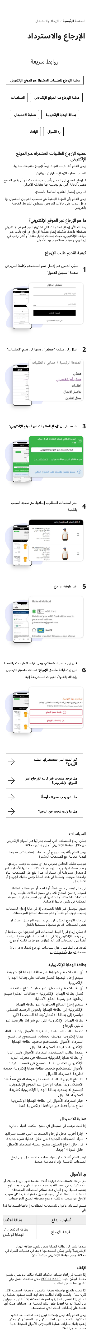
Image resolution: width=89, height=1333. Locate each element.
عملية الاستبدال (25, 115)
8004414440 (51, 1279)
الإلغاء (34, 131)
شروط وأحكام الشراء (63, 952)
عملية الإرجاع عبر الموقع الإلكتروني (57, 97)
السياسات (18, 97)
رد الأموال (54, 131)
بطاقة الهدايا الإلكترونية (61, 115)
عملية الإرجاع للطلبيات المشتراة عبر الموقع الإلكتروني (45, 80)
